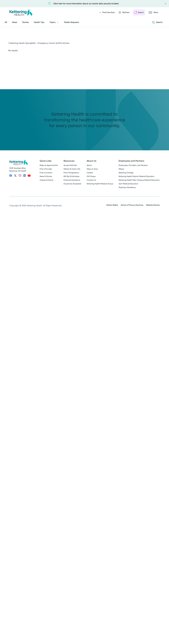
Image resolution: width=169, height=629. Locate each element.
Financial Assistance (72, 180)
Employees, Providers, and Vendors (133, 165)
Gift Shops (91, 176)
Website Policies (153, 205)
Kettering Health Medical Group (100, 184)
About (89, 165)
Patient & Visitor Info (72, 169)
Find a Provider (46, 169)
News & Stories (46, 176)
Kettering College (126, 173)
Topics (53, 22)
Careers (90, 173)
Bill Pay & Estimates (71, 176)
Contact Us (91, 180)
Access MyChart (70, 165)
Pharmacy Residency (127, 187)
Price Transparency (71, 173)
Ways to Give (92, 169)
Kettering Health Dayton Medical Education (136, 176)
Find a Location (46, 173)
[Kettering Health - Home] (20, 12)
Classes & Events (46, 180)
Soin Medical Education (128, 184)
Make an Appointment (49, 165)
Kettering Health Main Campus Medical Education (139, 180)
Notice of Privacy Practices (132, 205)
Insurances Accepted (72, 184)
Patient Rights (112, 205)
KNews (121, 169)
